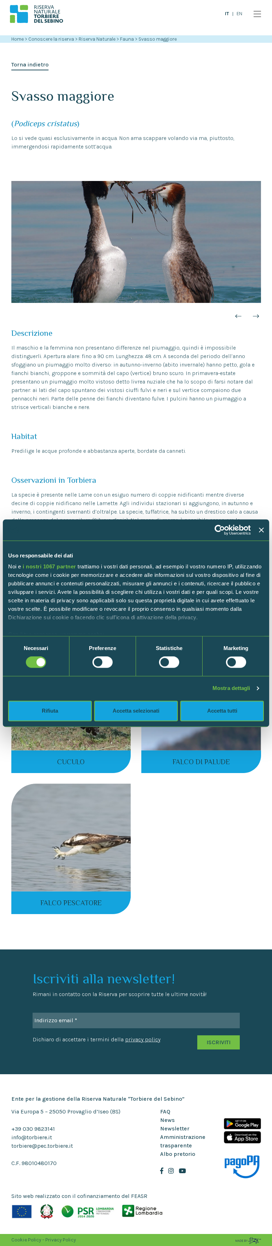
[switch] (102, 662)
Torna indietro (30, 64)
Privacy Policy (60, 1240)
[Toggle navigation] (255, 13)
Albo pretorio (177, 1154)
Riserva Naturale (98, 39)
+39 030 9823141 (33, 1128)
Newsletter (174, 1128)
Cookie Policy (26, 1240)
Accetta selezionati (136, 711)
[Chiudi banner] (261, 529)
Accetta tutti (222, 711)
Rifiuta (50, 711)
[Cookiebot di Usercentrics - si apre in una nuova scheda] (220, 530)
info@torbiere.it (31, 1137)
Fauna (127, 39)
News (167, 1120)
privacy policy (142, 1039)
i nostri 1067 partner (49, 566)
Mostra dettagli (231, 688)
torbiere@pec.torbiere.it (42, 1145)
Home (17, 39)
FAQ (165, 1111)
